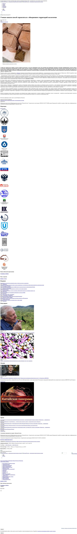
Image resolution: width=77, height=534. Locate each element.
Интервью (10, 460)
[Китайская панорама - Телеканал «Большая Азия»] (17, 415)
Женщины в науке (6, 468)
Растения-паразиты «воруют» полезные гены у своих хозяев (11, 300)
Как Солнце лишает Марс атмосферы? (7, 294)
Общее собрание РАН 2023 (7, 467)
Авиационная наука (6, 464)
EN (4, 10)
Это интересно (5, 471)
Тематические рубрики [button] (4, 461)
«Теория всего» (5, 475)
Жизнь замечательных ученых (8, 476)
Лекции (14, 460)
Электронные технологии (7, 465)
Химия (11, 297)
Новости (6, 460)
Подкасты (17, 460)
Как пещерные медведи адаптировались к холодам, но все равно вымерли (13, 288)
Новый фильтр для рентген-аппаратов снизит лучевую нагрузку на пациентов (14, 283)
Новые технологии (6, 299)
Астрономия (5, 295)
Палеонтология (5, 289)
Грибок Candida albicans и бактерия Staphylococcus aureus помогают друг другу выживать (16, 360)
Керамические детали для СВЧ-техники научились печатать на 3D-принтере (14, 298)
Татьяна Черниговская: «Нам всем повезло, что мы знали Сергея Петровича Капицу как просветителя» (19, 425)
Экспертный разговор (6, 479)
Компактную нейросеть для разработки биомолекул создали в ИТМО (12, 292)
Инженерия (9, 287)
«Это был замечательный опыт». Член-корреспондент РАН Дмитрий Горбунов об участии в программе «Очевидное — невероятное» (24, 423)
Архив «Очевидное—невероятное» (9, 474)
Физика (8, 297)
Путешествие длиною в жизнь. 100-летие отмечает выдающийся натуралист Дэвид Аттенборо (17, 332)
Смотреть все (2, 381)
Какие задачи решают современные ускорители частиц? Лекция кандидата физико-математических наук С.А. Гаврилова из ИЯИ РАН (24, 378)
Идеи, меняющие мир (6, 473)
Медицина (5, 284)
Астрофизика (10, 295)
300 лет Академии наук (7, 466)
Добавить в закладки (4, 21)
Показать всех (2, 108)
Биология (4, 287)
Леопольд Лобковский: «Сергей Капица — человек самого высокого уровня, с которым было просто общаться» (20, 421)
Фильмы (4, 472)
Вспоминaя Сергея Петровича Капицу (7, 429)
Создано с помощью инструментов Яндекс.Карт (69, 528)
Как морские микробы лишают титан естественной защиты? (11, 296)
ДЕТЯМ (3, 278)
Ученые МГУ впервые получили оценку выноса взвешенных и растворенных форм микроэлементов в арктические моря (22, 285)
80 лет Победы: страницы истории (9, 463)
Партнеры (21, 460)
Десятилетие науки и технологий (8, 469)
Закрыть (2, 486)
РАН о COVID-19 (6, 478)
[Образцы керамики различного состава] (16, 62)
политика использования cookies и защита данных (47, 531)
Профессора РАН (6, 477)
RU (3, 10)
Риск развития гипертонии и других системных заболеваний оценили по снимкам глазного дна (17, 290)
